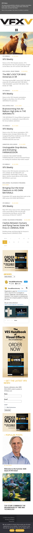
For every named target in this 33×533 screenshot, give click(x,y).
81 (19, 238)
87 (18, 242)
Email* (6, 399)
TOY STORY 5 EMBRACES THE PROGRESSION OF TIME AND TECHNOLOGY (14, 507)
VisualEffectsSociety (14, 288)
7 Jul (22, 288)
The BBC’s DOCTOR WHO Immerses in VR (14, 75)
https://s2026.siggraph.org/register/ (14, 304)
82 (24, 238)
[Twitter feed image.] (16, 312)
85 (9, 242)
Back (5, 238)
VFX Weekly (8, 59)
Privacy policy (20, 530)
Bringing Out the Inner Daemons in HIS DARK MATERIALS (13, 190)
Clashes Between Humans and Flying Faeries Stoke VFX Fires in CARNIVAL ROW (16, 225)
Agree (12, 530)
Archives (8, 274)
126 (28, 242)
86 (14, 242)
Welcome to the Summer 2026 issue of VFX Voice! (15, 470)
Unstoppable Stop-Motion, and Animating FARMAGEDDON (15, 150)
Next (5, 245)
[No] (31, 528)
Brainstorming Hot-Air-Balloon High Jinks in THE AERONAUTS (14, 111)
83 (28, 238)
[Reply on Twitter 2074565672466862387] (5, 320)
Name (5, 394)
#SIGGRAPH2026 (22, 291)
